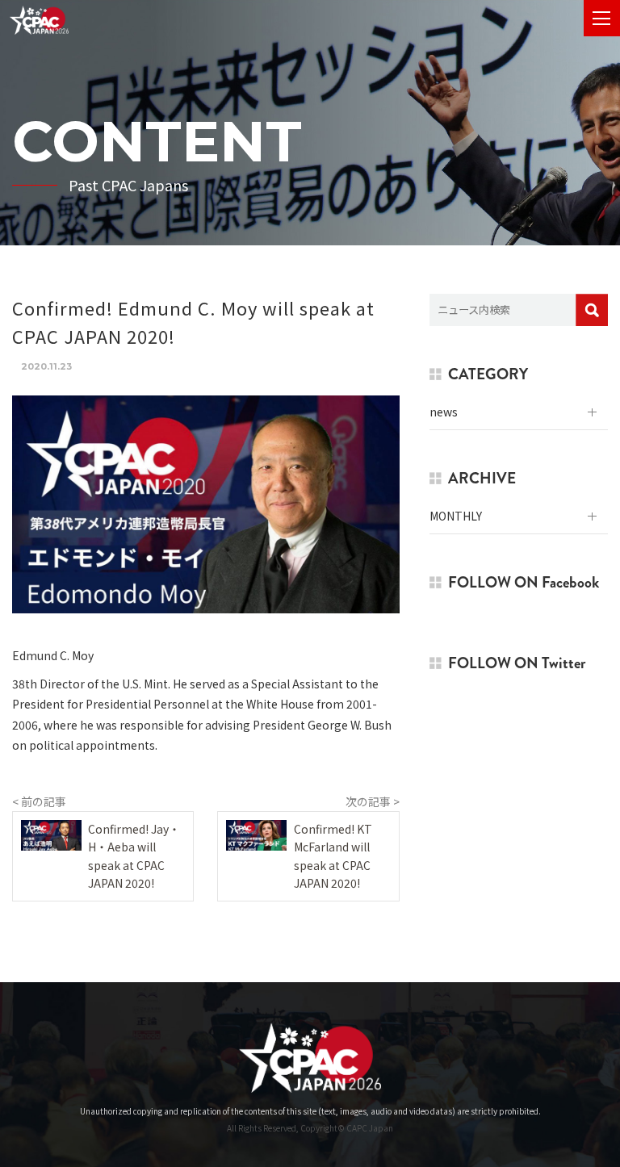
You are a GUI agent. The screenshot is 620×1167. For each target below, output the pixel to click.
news (443, 412)
